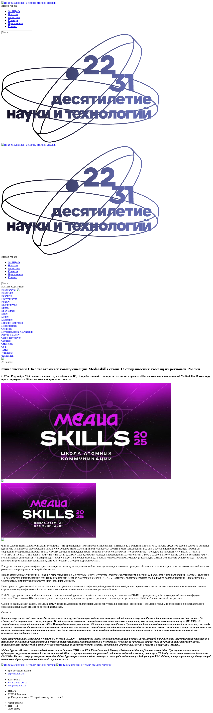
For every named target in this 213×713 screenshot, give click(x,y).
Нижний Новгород (12, 322)
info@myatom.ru (17, 685)
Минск (5, 316)
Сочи (4, 346)
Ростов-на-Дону (10, 334)
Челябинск (7, 355)
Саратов (6, 340)
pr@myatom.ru (16, 673)
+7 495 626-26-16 (17, 682)
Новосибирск (9, 325)
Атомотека (14, 17)
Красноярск (8, 310)
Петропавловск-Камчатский (17, 331)
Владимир (7, 292)
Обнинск (6, 328)
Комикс (12, 26)
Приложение (15, 23)
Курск (4, 313)
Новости (13, 14)
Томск (4, 349)
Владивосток (8, 289)
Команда (13, 20)
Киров (5, 307)
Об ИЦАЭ (14, 11)
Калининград (9, 304)
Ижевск (5, 301)
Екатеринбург (9, 298)
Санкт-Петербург (11, 337)
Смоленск (7, 343)
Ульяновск (7, 352)
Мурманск (7, 319)
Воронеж (6, 295)
